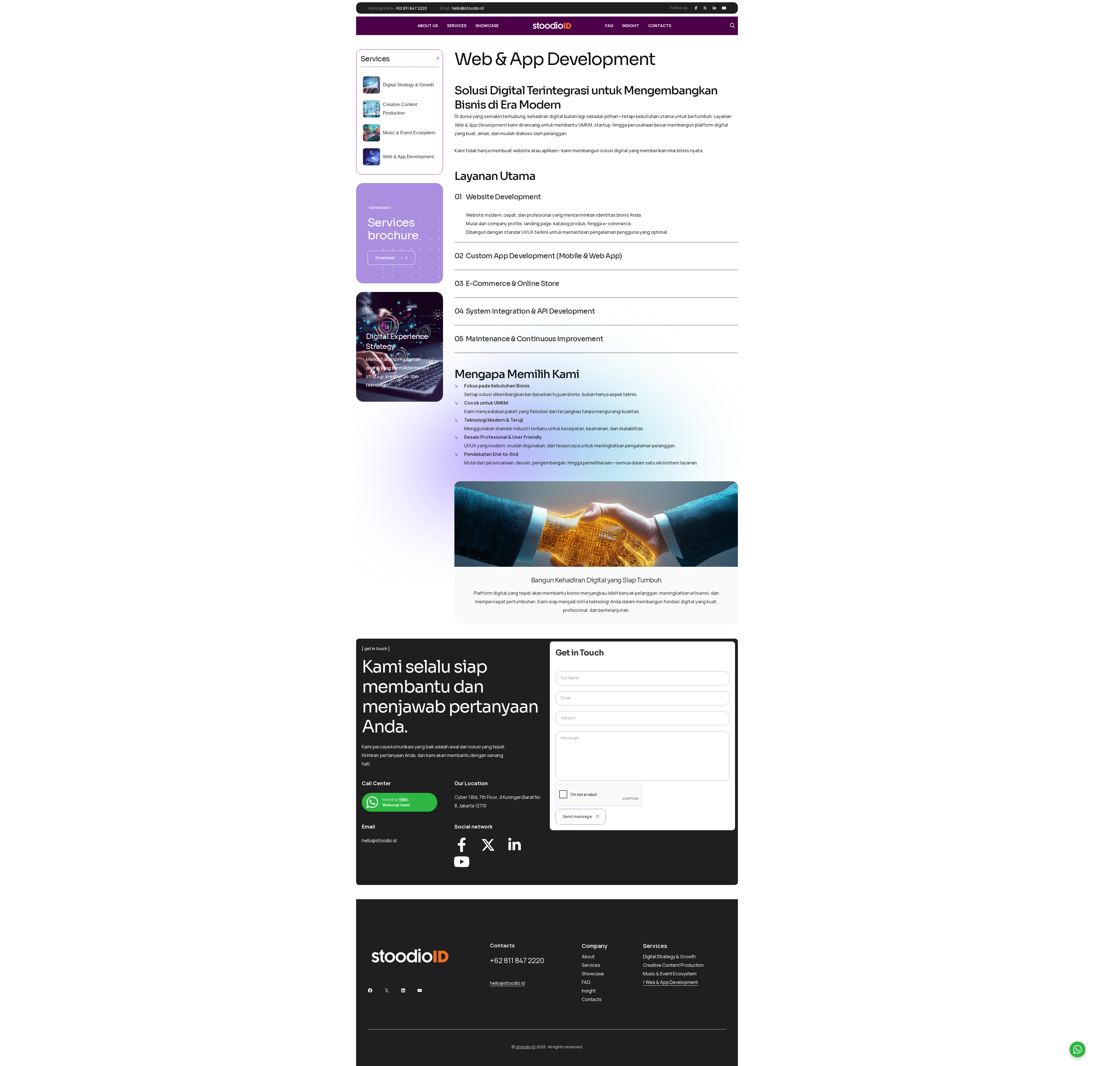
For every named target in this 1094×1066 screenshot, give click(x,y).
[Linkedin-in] (514, 845)
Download (385, 257)
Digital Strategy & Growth (408, 84)
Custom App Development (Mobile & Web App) (544, 256)
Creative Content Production (673, 965)
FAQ (586, 982)
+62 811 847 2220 (411, 8)
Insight (589, 991)
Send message (577, 816)
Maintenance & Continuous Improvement (534, 339)
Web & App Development (408, 156)
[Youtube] (724, 8)
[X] (705, 8)
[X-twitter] (488, 845)
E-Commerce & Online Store (512, 283)
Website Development (503, 197)
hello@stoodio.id (468, 8)
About (588, 956)
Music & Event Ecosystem (409, 132)
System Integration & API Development (530, 311)
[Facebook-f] (461, 845)
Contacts (592, 999)
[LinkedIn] (714, 8)
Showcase (593, 973)
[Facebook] (696, 8)
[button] (596, 197)
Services (591, 965)
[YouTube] (419, 990)
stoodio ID (526, 1046)
